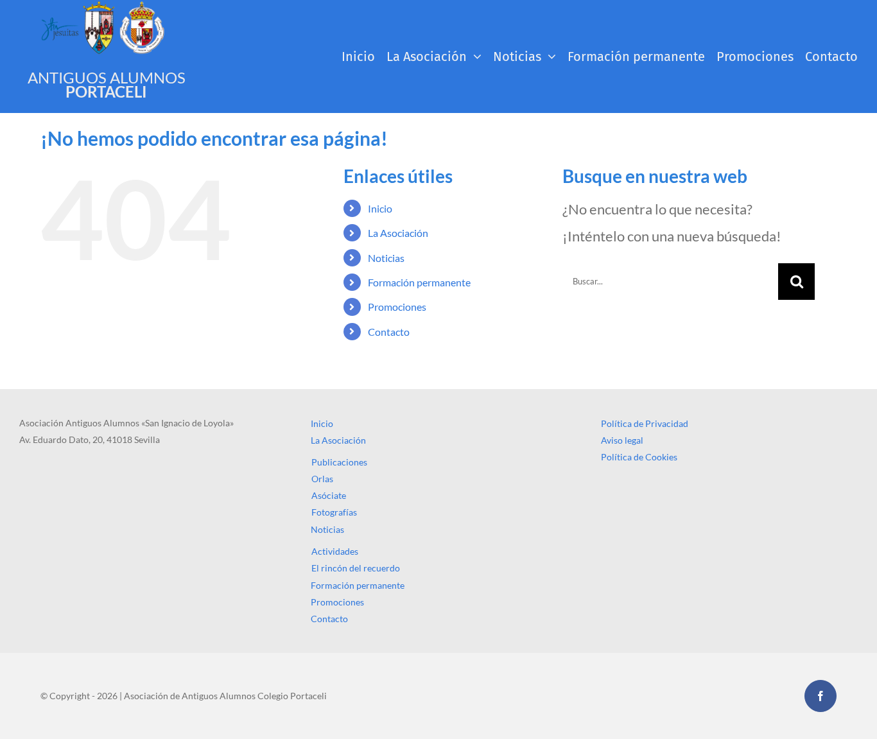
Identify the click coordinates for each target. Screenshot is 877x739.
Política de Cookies (639, 456)
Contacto (389, 332)
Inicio (380, 208)
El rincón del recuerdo (355, 567)
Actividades (334, 551)
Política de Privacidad (644, 423)
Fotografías (334, 512)
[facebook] (820, 696)
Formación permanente (419, 282)
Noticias (386, 258)
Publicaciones (339, 461)
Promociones (397, 306)
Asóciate (328, 495)
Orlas (322, 478)
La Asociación (398, 233)
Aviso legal (622, 440)
